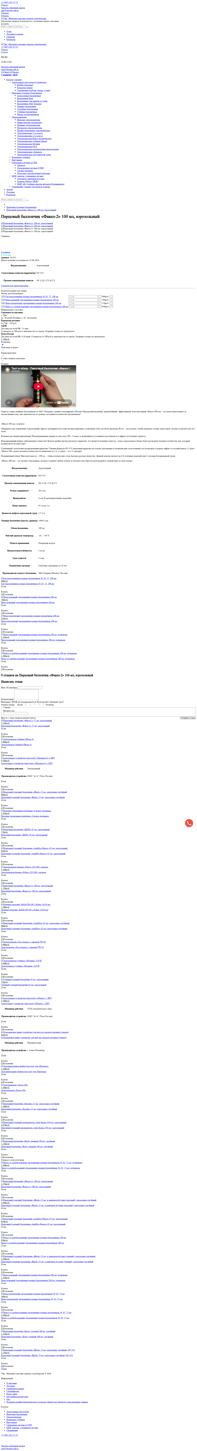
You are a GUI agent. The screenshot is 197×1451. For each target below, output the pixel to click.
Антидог (21, 165)
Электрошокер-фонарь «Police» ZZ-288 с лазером (23, 872)
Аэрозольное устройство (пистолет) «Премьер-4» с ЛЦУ (27, 763)
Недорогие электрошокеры (29, 128)
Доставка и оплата (14, 34)
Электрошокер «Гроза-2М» (13, 1090)
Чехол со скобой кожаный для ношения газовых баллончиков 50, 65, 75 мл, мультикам (40, 1168)
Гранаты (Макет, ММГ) (27, 181)
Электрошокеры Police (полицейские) (34, 138)
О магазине (11, 1383)
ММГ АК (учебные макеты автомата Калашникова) (40, 184)
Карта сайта (11, 1394)
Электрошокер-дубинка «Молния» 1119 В (20, 966)
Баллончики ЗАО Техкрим (29, 103)
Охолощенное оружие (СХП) (30, 168)
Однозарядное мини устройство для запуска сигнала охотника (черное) (33, 1037)
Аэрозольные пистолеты (17, 1411)
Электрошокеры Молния (28, 144)
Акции (9, 189)
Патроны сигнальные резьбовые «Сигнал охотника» (25, 816)
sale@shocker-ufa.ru (9, 10)
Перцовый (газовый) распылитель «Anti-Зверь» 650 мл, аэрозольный (32, 1127)
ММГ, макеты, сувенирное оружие (27, 176)
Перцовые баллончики (16, 1414)
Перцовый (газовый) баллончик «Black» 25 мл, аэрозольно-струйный (33, 797)
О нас (9, 31)
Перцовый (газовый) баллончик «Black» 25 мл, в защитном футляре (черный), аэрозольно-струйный (47, 1261)
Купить (4, 591)
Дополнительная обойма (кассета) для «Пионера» (24, 1071)
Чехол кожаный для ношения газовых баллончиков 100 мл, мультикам (33, 640)
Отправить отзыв (188, 718)
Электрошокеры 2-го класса (30, 136)
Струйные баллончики (27, 109)
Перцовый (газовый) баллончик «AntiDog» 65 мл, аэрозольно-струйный (34, 928)
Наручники (17, 160)
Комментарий (7, 699)
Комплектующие (25, 87)
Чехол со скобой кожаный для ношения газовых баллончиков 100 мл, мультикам (38, 658)
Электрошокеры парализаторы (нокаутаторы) (38, 149)
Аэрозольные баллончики (29, 95)
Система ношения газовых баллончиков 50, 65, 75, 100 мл (31, 296)
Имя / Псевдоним (9, 687)
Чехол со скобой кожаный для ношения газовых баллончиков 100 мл (36, 306)
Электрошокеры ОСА (27, 146)
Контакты (10, 39)
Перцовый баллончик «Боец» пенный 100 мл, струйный (27, 1146)
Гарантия (10, 36)
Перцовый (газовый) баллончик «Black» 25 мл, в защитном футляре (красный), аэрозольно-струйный (47, 1205)
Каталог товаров (14, 79)
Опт (8, 1399)
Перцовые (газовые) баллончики (27, 93)
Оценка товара (8, 704)
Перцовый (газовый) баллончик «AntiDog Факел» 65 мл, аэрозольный (33, 853)
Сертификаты (12, 1391)
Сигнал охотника (25, 170)
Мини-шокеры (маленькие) (29, 122)
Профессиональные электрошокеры (33, 130)
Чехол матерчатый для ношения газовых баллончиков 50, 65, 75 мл (31, 1299)
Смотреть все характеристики (14, 285)
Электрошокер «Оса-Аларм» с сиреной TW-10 (22, 947)
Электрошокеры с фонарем (29, 152)
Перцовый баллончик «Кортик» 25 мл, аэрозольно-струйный (29, 1109)
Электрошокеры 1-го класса (30, 133)
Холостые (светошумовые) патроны (33, 173)
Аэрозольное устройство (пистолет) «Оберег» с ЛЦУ (25, 1003)
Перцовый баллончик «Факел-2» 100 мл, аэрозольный (31, 210)
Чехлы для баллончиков (28, 114)
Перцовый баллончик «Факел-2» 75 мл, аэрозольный (25, 726)
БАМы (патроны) (25, 85)
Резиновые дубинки (21, 157)
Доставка (10, 192)
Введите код (8, 710)
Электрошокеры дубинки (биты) (32, 141)
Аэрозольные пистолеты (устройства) (29, 82)
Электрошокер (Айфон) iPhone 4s (16, 744)
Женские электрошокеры (28, 119)
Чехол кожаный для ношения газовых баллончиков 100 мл (32, 300)
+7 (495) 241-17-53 (9, 1435)
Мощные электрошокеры (28, 125)
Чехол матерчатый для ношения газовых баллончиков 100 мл (33, 303)
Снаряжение (12, 1430)
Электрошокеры (19, 117)
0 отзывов (5, 252)
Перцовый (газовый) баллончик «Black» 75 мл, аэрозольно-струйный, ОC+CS (37, 1355)
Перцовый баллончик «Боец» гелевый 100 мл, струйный (27, 1336)
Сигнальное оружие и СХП (24, 162)
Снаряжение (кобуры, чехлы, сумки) (33, 90)
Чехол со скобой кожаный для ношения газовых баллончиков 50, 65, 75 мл (35, 1318)
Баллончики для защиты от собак (32, 101)
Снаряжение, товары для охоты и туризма (31, 186)
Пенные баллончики (26, 106)
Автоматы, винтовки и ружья (30, 178)
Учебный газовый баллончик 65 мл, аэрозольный (23, 984)
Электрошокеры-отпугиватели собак (34, 154)
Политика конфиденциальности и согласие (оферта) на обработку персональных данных (47, 1402)
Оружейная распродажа (17, 1396)
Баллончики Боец (25, 98)
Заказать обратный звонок (13, 7)
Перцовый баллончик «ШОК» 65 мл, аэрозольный (24, 835)
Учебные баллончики (27, 111)
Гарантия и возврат (15, 1388)
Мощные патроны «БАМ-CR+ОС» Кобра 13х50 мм (24, 910)
